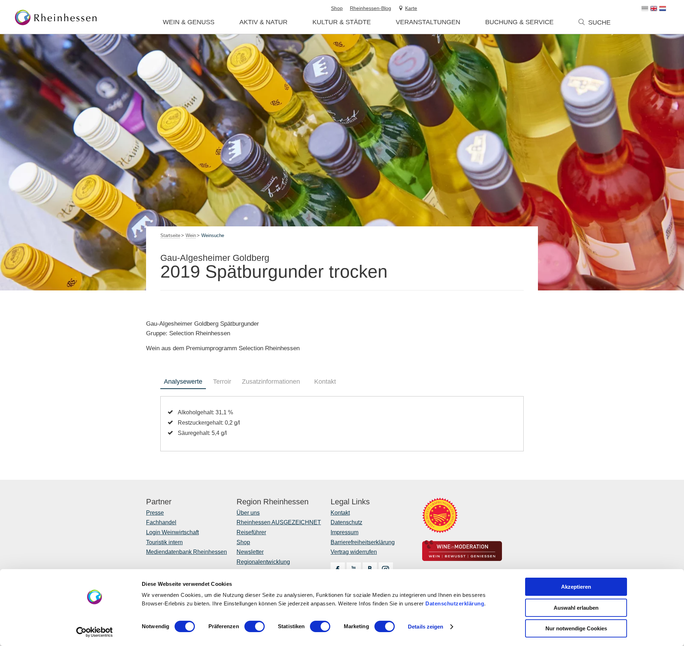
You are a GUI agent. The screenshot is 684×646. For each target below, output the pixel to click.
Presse (155, 513)
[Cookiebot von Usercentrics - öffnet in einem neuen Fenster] (94, 632)
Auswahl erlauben (576, 608)
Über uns (248, 513)
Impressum (344, 532)
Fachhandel (161, 522)
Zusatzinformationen (271, 381)
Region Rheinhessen (273, 502)
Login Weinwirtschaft (172, 532)
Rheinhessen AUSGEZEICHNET (279, 522)
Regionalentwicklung (263, 562)
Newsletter (250, 552)
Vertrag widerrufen (354, 552)
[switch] (254, 626)
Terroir (222, 381)
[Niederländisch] (662, 8)
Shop (243, 542)
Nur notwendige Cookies (576, 628)
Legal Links (350, 502)
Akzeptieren (576, 587)
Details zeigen (425, 627)
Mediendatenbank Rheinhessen (186, 552)
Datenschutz (346, 522)
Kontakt (325, 381)
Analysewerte (183, 381)
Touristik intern (164, 542)
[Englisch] (653, 8)
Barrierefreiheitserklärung (363, 542)
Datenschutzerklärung (454, 603)
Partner (158, 502)
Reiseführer (251, 532)
